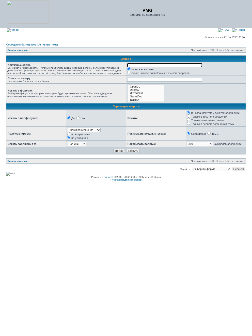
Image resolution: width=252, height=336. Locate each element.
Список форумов (17, 50)
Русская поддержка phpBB (126, 179)
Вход (15, 29)
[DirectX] (146, 90)
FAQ (226, 29)
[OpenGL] (146, 86)
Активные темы (48, 44)
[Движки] (146, 99)
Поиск (241, 29)
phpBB (109, 177)
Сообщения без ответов (21, 44)
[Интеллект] (146, 93)
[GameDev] (146, 96)
